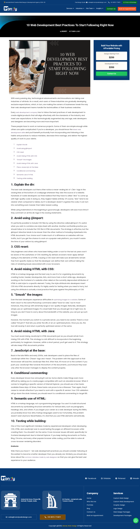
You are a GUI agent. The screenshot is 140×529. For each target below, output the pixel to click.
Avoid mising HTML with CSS (27, 156)
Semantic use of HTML (25, 175)
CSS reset (20, 152)
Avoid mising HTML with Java (27, 163)
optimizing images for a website (66, 300)
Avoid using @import (24, 148)
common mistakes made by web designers (41, 457)
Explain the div (22, 145)
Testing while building (24, 178)
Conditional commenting (26, 171)
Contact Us (111, 74)
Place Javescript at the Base (27, 167)
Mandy (64, 31)
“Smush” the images (24, 160)
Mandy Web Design (69, 526)
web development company (26, 112)
